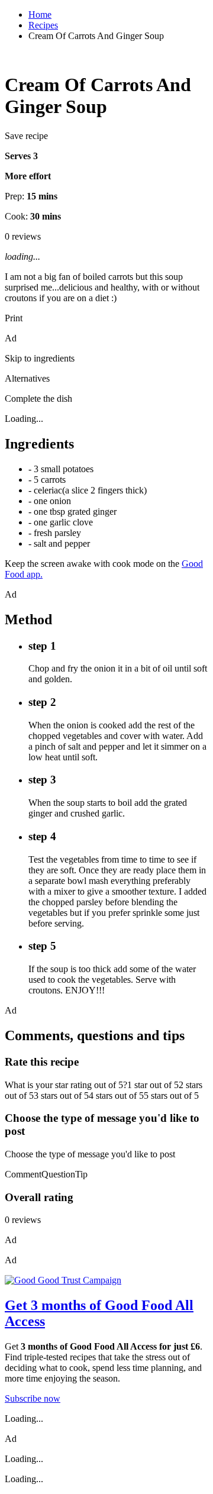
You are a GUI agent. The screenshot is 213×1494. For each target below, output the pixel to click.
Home (39, 14)
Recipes (43, 25)
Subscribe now (32, 1398)
